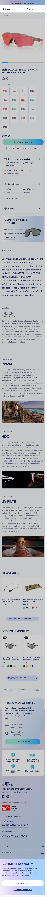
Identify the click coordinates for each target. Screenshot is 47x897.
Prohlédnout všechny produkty (17, 678)
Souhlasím (22, 883)
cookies (12, 868)
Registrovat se (22, 742)
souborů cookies (24, 875)
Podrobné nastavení (23, 890)
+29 (36, 608)
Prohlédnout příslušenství (21, 618)
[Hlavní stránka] (6, 9)
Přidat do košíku (24, 142)
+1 (35, 666)
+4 (14, 666)
